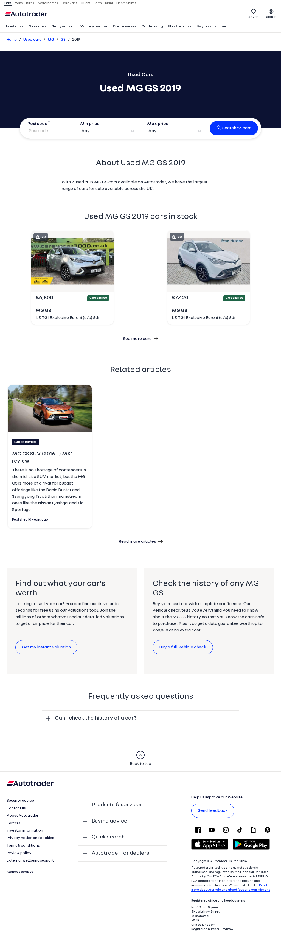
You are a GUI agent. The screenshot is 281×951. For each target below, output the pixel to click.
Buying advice (109, 821)
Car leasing (152, 26)
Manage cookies (20, 872)
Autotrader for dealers (120, 853)
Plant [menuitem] (109, 3)
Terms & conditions (23, 845)
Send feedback (213, 811)
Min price (90, 124)
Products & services (117, 805)
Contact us (16, 808)
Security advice (20, 800)
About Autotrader (22, 816)
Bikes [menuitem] (30, 3)
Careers (13, 823)
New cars (38, 26)
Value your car (94, 26)
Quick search (108, 837)
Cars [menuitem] (8, 3)
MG (51, 40)
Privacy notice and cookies (30, 838)
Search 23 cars (236, 128)
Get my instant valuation (46, 647)
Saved (253, 17)
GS (63, 40)
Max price (157, 124)
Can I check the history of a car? (95, 718)
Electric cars (180, 26)
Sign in (271, 17)
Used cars (14, 26)
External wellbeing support (30, 860)
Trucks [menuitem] (86, 3)
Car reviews (124, 26)
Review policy (19, 853)
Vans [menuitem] (19, 3)
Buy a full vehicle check (182, 647)
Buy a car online (211, 26)
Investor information (25, 830)
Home (12, 40)
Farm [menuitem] (98, 3)
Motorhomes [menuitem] (48, 3)
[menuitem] (14, 26)
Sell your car (63, 26)
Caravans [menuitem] (69, 3)
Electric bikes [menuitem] (126, 3)
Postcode (37, 124)
